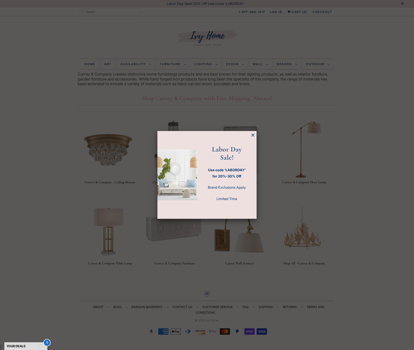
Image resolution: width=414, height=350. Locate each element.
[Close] (252, 135)
